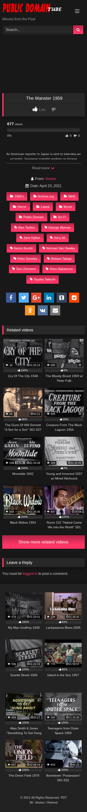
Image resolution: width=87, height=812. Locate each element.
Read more (41, 168)
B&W (71, 196)
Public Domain (33, 217)
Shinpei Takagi (61, 258)
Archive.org (46, 196)
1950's (19, 196)
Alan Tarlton (26, 227)
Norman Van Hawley (60, 248)
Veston (50, 179)
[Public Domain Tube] (35, 8)
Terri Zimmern (26, 269)
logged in (30, 573)
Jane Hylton (31, 237)
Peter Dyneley (27, 258)
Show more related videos (43, 542)
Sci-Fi (62, 217)
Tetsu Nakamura (61, 269)
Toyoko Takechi (44, 279)
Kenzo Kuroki (23, 248)
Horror (22, 206)
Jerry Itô (59, 237)
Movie (68, 206)
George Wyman (59, 227)
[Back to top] (73, 798)
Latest (45, 206)
